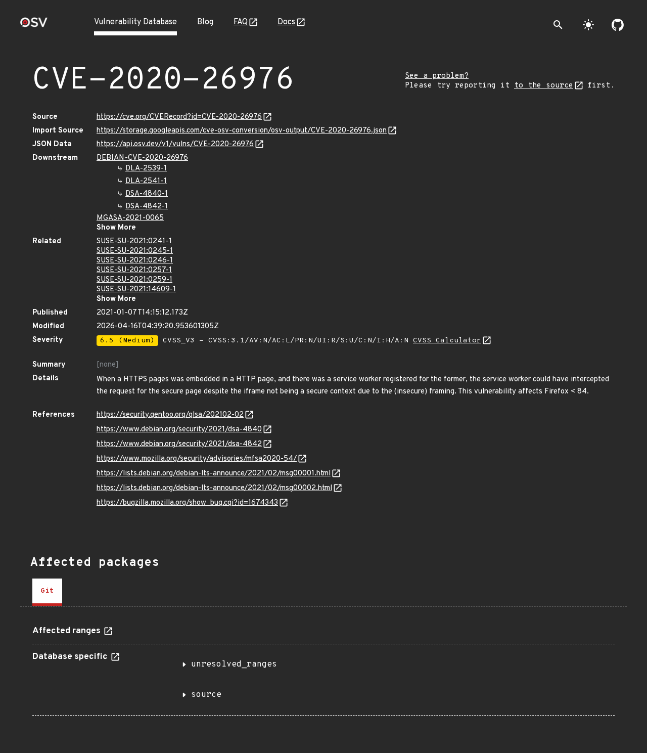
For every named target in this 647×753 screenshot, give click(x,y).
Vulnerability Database (135, 22)
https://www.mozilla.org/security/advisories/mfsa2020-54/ (197, 459)
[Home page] (34, 25)
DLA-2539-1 (146, 168)
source (206, 695)
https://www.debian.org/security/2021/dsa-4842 (179, 444)
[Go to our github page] (618, 25)
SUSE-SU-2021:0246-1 (135, 260)
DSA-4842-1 (146, 206)
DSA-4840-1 (146, 194)
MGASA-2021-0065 (130, 218)
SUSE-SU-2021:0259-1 (134, 280)
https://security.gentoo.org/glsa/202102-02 (170, 415)
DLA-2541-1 (146, 181)
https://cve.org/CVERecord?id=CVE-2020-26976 (179, 117)
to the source (543, 86)
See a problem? (437, 76)
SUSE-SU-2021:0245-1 (135, 251)
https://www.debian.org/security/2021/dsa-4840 (179, 429)
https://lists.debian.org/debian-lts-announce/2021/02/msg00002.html (214, 488)
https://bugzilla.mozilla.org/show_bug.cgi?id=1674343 (187, 503)
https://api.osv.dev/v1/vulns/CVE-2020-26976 (175, 144)
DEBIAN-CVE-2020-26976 (142, 158)
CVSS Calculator (447, 340)
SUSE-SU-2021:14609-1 (136, 289)
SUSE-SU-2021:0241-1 (134, 241)
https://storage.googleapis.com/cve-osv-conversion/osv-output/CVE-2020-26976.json (242, 131)
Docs (286, 22)
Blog (205, 22)
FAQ (241, 22)
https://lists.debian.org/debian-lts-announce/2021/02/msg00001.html (214, 473)
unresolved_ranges (234, 664)
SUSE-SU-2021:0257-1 (134, 270)
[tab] (47, 592)
